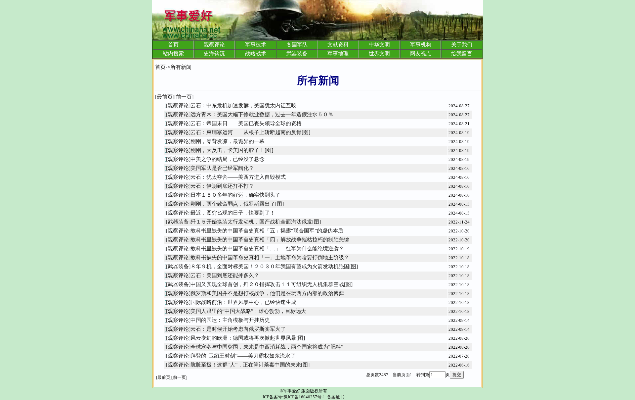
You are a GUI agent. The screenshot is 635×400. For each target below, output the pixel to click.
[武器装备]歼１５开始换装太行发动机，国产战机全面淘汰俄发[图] (243, 222)
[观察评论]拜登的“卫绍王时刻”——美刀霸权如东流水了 (231, 356)
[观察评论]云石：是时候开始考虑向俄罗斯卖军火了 (226, 329)
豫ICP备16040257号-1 (304, 396)
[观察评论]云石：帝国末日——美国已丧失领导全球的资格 (234, 123)
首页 (160, 67)
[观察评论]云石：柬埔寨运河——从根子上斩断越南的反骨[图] (238, 132)
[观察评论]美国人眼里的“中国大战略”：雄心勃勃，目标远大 (236, 311)
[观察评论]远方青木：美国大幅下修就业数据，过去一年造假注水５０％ (249, 114)
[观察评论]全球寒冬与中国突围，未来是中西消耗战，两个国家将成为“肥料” (254, 347)
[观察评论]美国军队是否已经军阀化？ (210, 168)
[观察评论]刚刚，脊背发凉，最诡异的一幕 (215, 141)
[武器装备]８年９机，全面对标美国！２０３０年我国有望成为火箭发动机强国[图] (262, 266)
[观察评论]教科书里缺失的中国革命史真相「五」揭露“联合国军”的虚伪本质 (254, 230)
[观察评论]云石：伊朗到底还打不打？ (210, 186)
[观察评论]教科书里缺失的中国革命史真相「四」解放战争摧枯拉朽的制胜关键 (257, 239)
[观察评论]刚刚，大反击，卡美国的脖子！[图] (219, 150)
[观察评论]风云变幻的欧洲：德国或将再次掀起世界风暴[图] (235, 338)
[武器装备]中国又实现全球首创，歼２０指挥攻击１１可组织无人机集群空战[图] (259, 284)
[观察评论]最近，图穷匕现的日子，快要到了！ (220, 213)
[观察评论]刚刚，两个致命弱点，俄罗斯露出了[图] (225, 204)
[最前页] (164, 97)
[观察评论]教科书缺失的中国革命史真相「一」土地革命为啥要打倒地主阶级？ (257, 257)
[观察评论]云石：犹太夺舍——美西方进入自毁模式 (226, 177)
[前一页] (183, 97)
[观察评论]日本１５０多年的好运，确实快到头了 (223, 195)
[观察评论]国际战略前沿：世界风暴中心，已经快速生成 (231, 302)
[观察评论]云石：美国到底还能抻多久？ (212, 275)
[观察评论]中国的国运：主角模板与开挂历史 (218, 320)
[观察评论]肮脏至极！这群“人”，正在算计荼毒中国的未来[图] (238, 365)
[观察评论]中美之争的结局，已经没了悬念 (215, 159)
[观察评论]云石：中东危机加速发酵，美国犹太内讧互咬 (231, 105)
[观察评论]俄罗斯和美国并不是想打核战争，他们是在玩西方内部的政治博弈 (255, 293)
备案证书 (335, 396)
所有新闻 (180, 67)
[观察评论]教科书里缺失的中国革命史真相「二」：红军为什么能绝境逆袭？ (255, 248)
